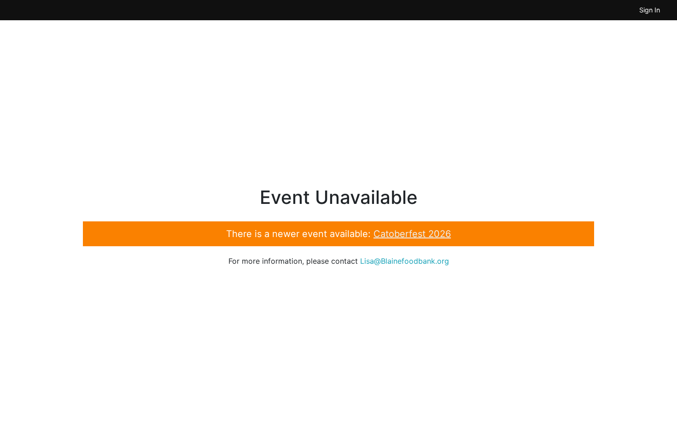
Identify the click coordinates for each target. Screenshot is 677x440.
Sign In (649, 10)
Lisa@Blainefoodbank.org (404, 261)
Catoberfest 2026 (412, 233)
